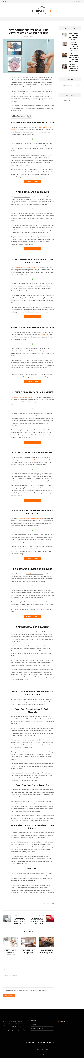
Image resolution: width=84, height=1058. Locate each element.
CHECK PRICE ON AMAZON (32, 181)
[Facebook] (5, 83)
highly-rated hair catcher (39, 460)
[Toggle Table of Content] (28, 116)
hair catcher (44, 334)
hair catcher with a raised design (30, 518)
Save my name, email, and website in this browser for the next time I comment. (26, 990)
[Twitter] (5, 87)
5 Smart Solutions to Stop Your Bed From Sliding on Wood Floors (73, 46)
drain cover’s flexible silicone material (25, 267)
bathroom (7, 903)
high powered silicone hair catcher (24, 397)
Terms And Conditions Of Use (38, 1028)
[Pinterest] (5, 91)
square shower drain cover (22, 197)
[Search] (74, 1)
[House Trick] (42, 10)
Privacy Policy (34, 1024)
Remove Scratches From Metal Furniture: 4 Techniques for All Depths (74, 57)
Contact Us (33, 1020)
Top (42, 1054)
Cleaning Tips (49, 18)
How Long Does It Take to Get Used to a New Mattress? (10, 950)
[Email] (5, 95)
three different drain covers (34, 574)
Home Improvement (34, 18)
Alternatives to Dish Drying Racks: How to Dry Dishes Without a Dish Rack (37, 921)
